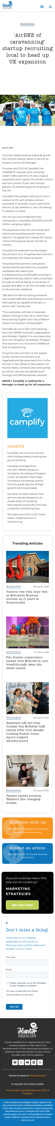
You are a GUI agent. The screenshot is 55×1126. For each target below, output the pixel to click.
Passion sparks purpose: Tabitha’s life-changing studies (24, 799)
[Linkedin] (34, 1062)
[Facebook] (15, 1062)
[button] (42, 7)
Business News (27, 24)
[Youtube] (27, 1062)
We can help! (22, 905)
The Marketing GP (37, 1075)
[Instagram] (40, 1062)
